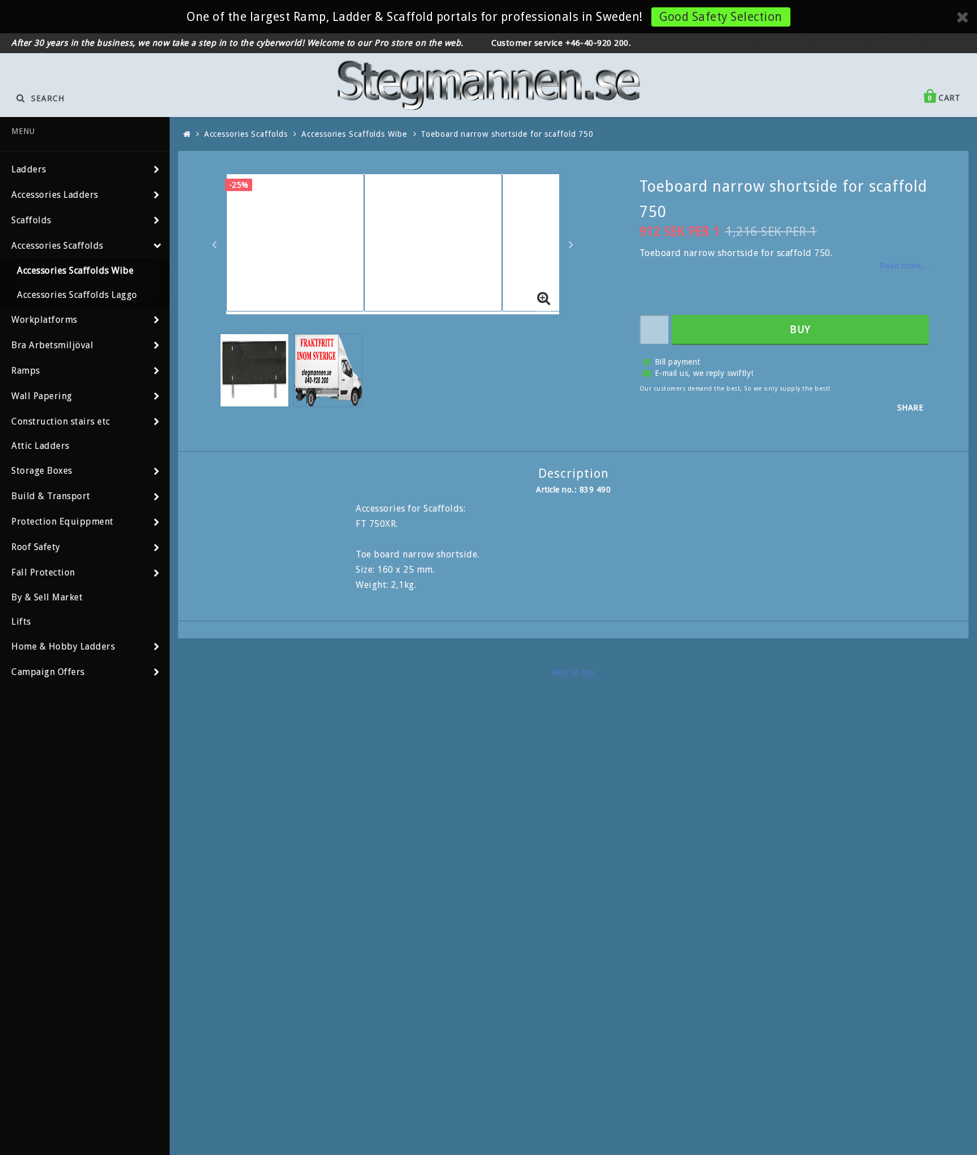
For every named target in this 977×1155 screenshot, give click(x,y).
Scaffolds (31, 220)
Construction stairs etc (60, 421)
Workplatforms (44, 319)
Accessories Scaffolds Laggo (77, 294)
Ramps (25, 370)
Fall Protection (43, 572)
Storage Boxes (41, 470)
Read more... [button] (904, 265)
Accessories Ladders (54, 194)
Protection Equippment (62, 521)
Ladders (28, 169)
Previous (214, 244)
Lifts (21, 621)
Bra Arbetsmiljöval (52, 345)
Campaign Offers (48, 672)
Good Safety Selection (721, 17)
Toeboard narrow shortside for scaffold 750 (507, 134)
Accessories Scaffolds (57, 245)
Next (571, 244)
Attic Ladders (40, 445)
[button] (544, 299)
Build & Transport (50, 496)
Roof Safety (35, 547)
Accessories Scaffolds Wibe (75, 270)
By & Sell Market (47, 597)
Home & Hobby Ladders (63, 646)
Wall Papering (41, 396)
